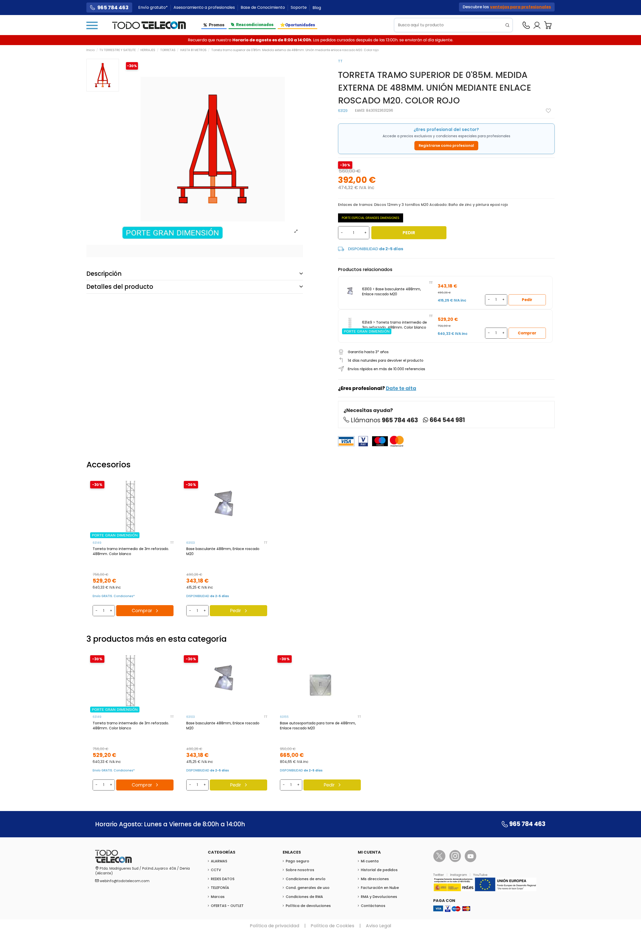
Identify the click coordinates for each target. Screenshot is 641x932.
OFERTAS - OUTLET (227, 905)
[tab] (194, 273)
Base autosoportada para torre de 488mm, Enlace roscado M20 (318, 726)
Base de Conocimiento (263, 8)
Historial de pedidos (379, 869)
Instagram (459, 874)
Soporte (299, 8)
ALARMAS (219, 861)
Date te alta (401, 388)
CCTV (216, 869)
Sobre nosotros (300, 869)
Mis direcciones (375, 878)
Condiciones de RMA (304, 896)
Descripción (104, 274)
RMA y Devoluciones (379, 896)
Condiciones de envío (306, 878)
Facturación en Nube (380, 887)
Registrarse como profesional (446, 145)
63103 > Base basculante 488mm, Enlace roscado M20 (391, 292)
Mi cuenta (370, 861)
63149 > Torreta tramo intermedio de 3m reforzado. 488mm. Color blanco (394, 325)
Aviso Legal (378, 925)
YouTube (480, 874)
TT (340, 61)
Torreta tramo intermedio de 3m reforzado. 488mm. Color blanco (131, 551)
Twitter (439, 874)
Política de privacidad (274, 925)
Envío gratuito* (153, 8)
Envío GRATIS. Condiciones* (114, 596)
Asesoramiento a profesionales (205, 8)
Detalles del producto (119, 287)
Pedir (409, 232)
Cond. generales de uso (308, 887)
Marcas (218, 896)
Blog (316, 8)
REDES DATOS (222, 878)
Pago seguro (297, 861)
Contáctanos (373, 905)
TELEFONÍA (220, 887)
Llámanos (384, 420)
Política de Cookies (332, 925)
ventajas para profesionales (520, 7)
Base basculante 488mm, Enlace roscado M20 (222, 551)
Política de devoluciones (308, 905)
